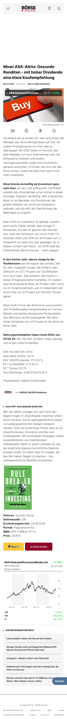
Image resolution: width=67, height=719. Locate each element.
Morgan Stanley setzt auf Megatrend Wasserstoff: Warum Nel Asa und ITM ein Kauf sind (32, 648)
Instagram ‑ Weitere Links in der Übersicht (28, 658)
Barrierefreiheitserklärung (13, 710)
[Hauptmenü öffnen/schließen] (8, 8)
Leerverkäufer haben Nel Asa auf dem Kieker (29, 638)
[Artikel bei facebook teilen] (40, 130)
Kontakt (32, 715)
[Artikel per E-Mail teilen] (12, 130)
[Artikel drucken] (26, 130)
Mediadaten (59, 715)
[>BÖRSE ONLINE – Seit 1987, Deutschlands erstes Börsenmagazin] (29, 8)
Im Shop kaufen (38, 546)
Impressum (45, 715)
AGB (49, 710)
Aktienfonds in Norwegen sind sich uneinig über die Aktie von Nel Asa (33, 668)
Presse (61, 710)
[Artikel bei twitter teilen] (54, 130)
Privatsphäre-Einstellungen (13, 715)
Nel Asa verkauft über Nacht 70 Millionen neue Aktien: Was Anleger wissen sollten (30, 679)
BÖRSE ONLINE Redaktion (33, 392)
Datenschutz (35, 710)
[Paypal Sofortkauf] (13, 547)
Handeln (59, 681)
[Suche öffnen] (59, 8)
